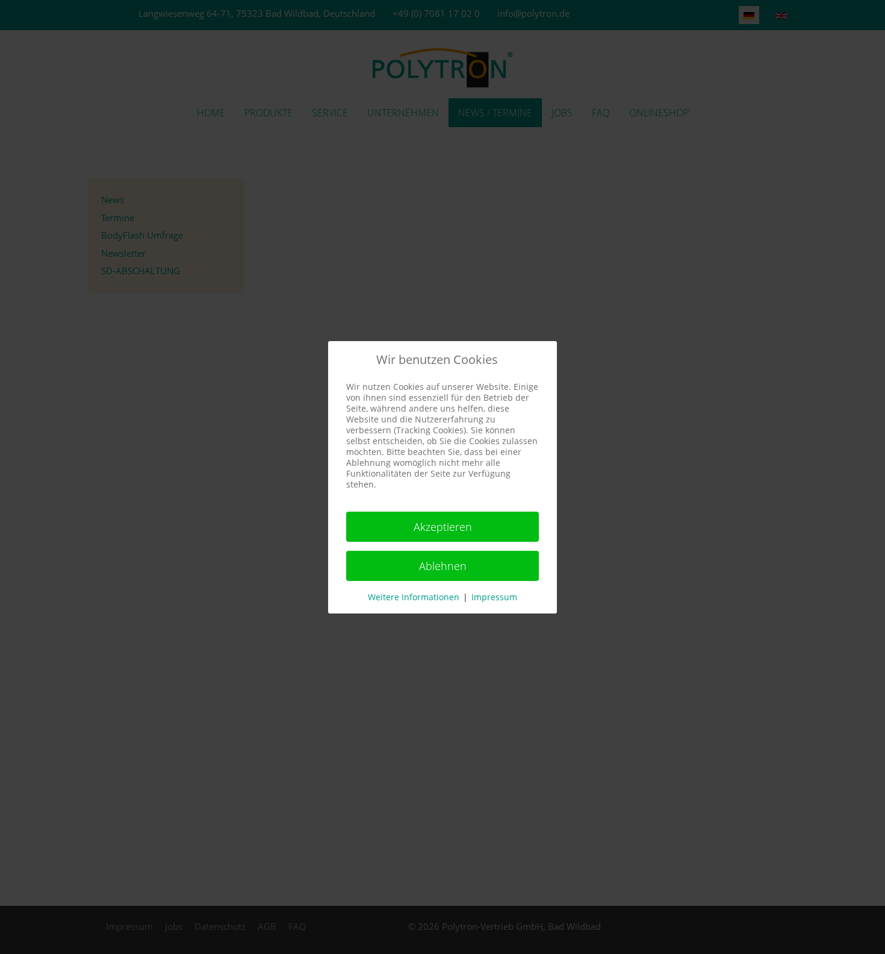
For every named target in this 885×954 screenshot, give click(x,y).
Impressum (494, 597)
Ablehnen (443, 566)
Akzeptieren (443, 526)
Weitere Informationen (413, 597)
